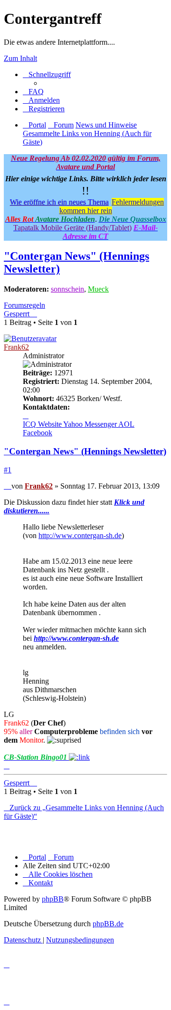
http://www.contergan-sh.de (80, 535)
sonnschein (67, 289)
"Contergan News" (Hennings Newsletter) (85, 451)
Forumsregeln (24, 305)
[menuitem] (33, 92)
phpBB (53, 899)
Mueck (98, 289)
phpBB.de (108, 924)
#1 (7, 470)
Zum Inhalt (20, 58)
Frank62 (16, 347)
